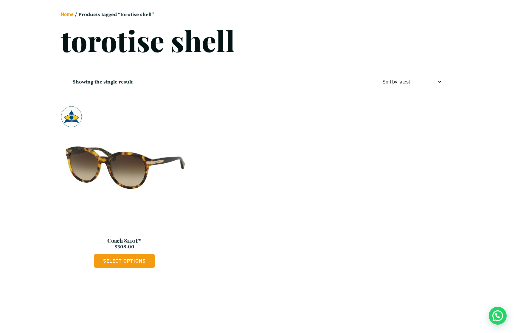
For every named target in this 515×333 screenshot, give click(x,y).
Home (67, 14)
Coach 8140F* (124, 240)
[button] (498, 316)
